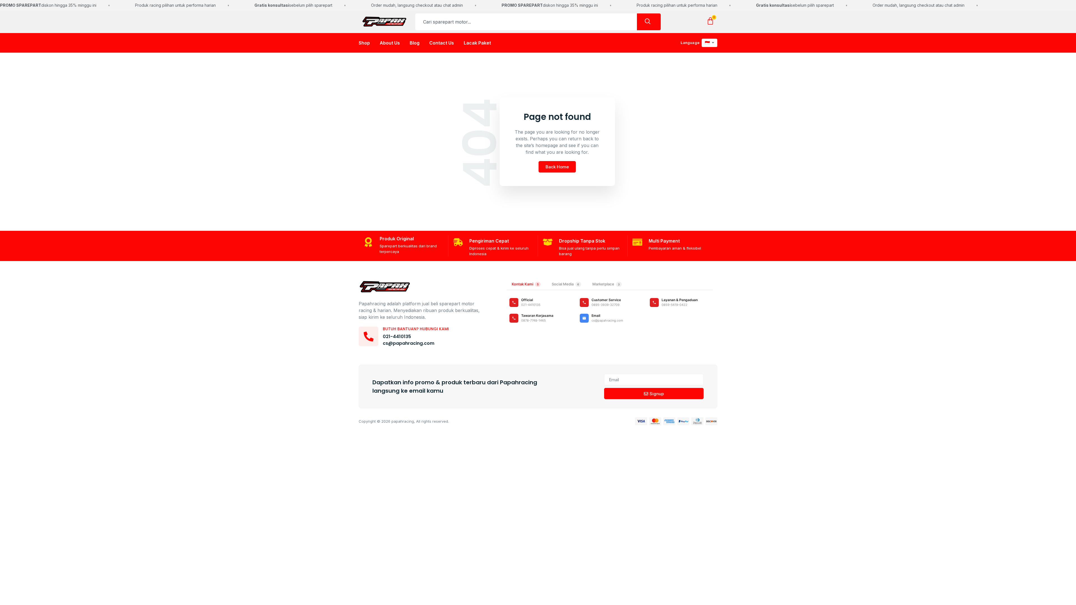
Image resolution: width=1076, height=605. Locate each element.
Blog (414, 43)
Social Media (565, 284)
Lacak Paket (477, 43)
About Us (390, 43)
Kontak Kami (525, 284)
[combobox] (526, 21)
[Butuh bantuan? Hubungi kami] (368, 336)
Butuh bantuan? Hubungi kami (416, 329)
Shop (364, 43)
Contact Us (441, 43)
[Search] (649, 21)
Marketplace (606, 284)
